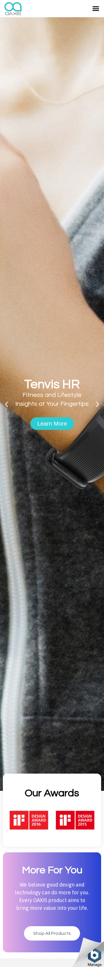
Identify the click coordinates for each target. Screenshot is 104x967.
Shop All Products (52, 933)
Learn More (52, 450)
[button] (95, 8)
